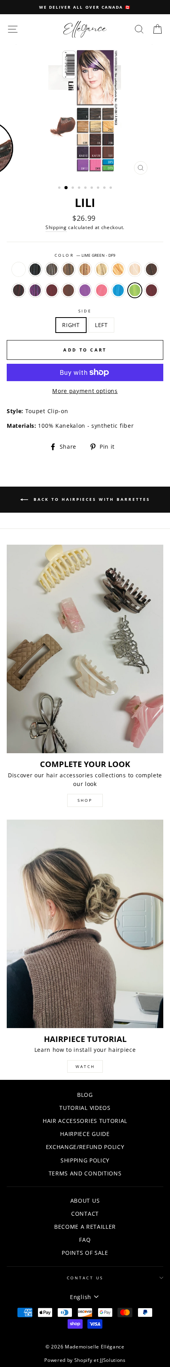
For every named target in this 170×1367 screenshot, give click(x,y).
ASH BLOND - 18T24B (101, 269)
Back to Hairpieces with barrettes (90, 499)
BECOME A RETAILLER (85, 1226)
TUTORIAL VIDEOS (84, 1107)
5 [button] (86, 188)
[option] (85, 7)
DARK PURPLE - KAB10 (35, 290)
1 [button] (60, 188)
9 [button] (111, 188)
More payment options (85, 391)
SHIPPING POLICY (85, 1160)
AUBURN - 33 (151, 269)
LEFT (101, 325)
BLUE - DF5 (118, 290)
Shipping (55, 227)
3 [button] (74, 188)
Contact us (85, 1278)
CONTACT (85, 1213)
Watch (85, 1066)
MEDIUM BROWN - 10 (68, 269)
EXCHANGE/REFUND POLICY (85, 1147)
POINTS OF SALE (85, 1252)
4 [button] (80, 188)
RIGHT (70, 325)
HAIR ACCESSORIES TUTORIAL (85, 1120)
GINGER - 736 (18, 290)
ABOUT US (85, 1200)
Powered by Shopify (68, 1360)
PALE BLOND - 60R (135, 269)
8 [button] (105, 188)
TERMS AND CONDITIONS (85, 1173)
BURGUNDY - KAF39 (52, 290)
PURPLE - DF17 (85, 290)
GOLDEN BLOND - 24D (118, 269)
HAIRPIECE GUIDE (85, 1134)
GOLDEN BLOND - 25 (85, 269)
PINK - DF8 (101, 290)
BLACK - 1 (35, 269)
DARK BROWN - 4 (52, 269)
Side (84, 311)
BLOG (85, 1094)
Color (85, 255)
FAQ (85, 1239)
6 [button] (92, 188)
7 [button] (99, 188)
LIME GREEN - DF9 (135, 290)
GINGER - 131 (68, 290)
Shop (85, 800)
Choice (18, 269)
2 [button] (66, 188)
